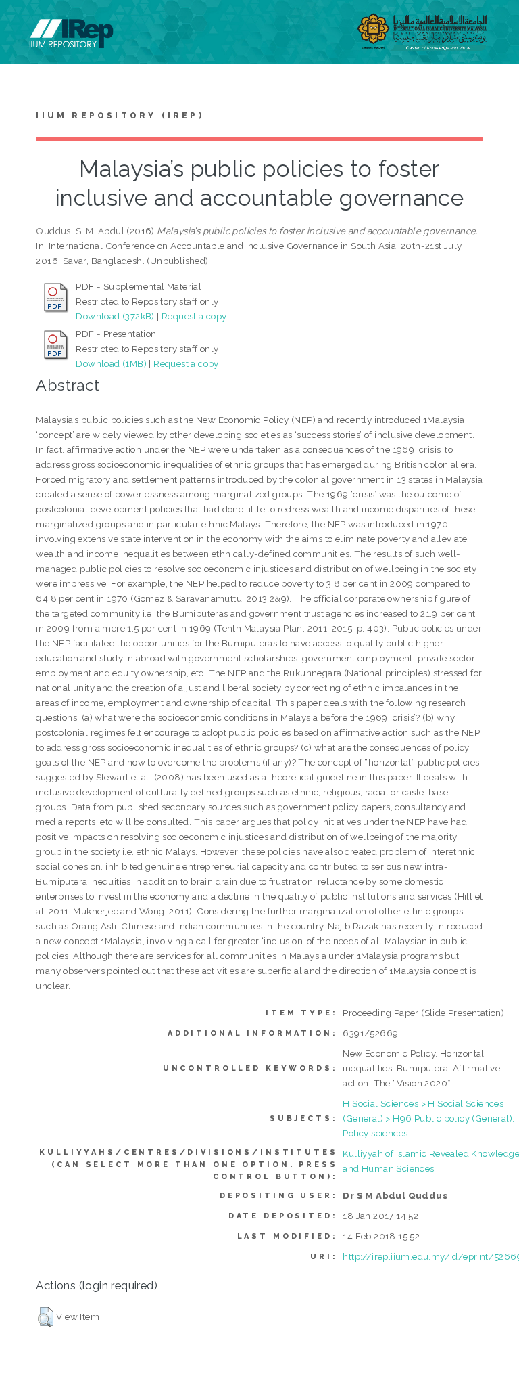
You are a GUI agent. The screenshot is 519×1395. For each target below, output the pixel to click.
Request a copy (194, 316)
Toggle (24, 25)
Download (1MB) (111, 363)
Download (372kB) (115, 316)
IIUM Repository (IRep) (119, 115)
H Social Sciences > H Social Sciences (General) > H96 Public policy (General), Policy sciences (428, 1118)
